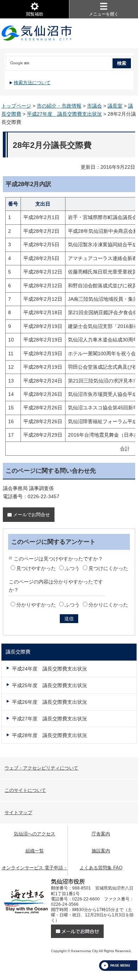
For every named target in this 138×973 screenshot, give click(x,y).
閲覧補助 (34, 14)
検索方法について (32, 82)
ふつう (72, 568)
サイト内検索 (5, 61)
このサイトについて (25, 790)
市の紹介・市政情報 (59, 106)
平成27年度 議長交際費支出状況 (64, 114)
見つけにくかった (108, 568)
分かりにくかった (108, 605)
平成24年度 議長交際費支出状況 (49, 669)
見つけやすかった (36, 568)
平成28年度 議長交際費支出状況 (49, 735)
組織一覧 (34, 850)
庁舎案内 (101, 833)
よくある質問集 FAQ (101, 867)
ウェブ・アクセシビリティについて (41, 768)
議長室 (115, 106)
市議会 (94, 106)
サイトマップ (18, 812)
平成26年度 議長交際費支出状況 (49, 702)
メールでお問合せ (31, 514)
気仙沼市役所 (36, 33)
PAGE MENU (120, 965)
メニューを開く (104, 14)
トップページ (16, 106)
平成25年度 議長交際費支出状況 (49, 685)
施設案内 (101, 850)
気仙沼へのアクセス (34, 833)
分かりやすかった (36, 605)
